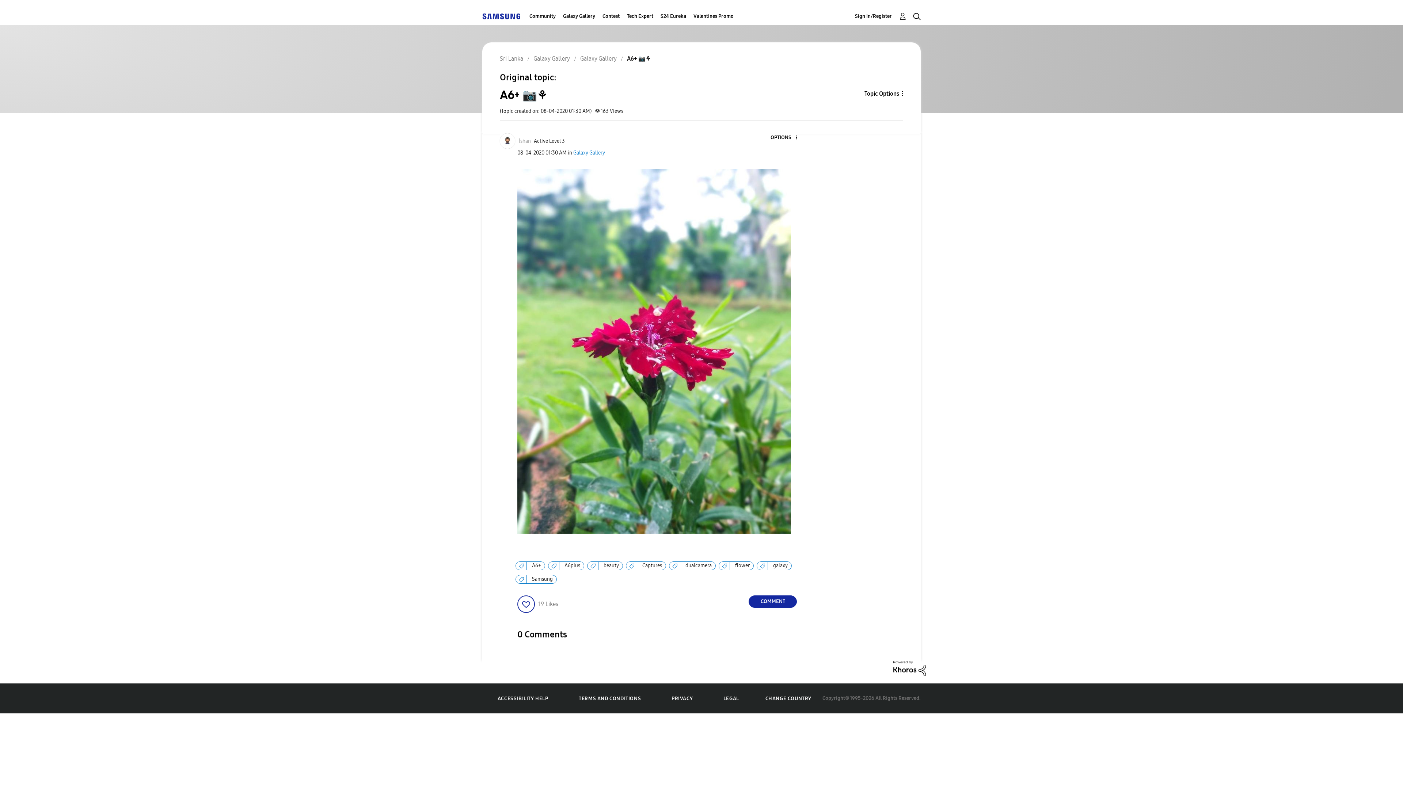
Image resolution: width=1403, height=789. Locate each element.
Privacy (682, 698)
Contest (611, 16)
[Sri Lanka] (501, 16)
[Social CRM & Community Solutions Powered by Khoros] (909, 667)
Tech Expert (640, 16)
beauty (611, 566)
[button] (784, 137)
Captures (652, 566)
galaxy (780, 566)
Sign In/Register (873, 16)
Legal (731, 698)
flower (742, 566)
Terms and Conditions (610, 698)
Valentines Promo (713, 16)
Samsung (542, 579)
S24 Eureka (673, 16)
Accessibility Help (523, 698)
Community (542, 16)
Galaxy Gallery (579, 16)
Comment (773, 601)
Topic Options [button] (881, 93)
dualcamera (698, 566)
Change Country (788, 698)
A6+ (536, 566)
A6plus (572, 566)
